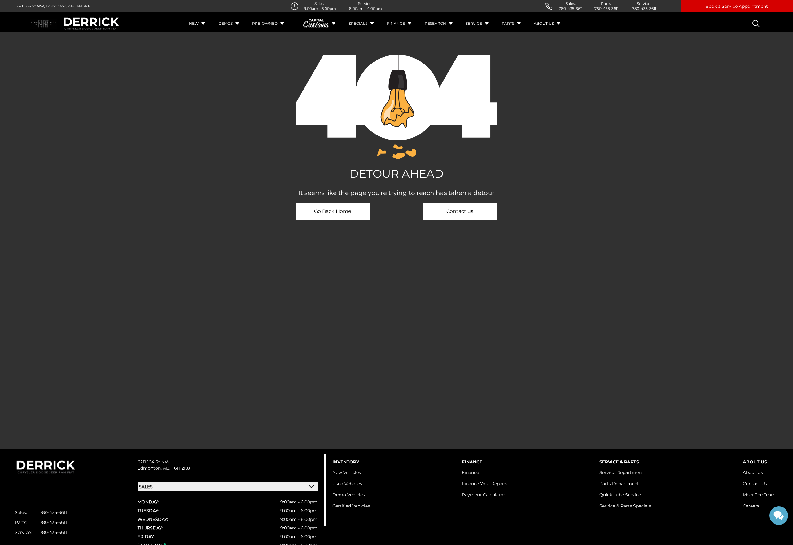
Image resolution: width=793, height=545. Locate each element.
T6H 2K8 (82, 6)
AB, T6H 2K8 (176, 468)
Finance (396, 23)
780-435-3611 (571, 8)
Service (474, 23)
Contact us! (460, 211)
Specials (358, 23)
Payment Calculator (483, 495)
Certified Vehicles (351, 506)
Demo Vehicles (348, 495)
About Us (544, 23)
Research (435, 23)
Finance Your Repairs (484, 483)
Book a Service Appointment (736, 6)
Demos (225, 23)
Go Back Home (332, 211)
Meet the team (759, 495)
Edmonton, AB (59, 6)
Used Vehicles (347, 483)
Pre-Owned (265, 23)
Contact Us (755, 483)
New (194, 23)
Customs (316, 23)
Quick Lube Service (620, 495)
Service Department (621, 472)
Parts (508, 23)
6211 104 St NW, (31, 6)
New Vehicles (346, 472)
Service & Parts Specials (625, 506)
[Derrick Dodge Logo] (91, 23)
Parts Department (619, 483)
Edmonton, (150, 468)
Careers (751, 506)
